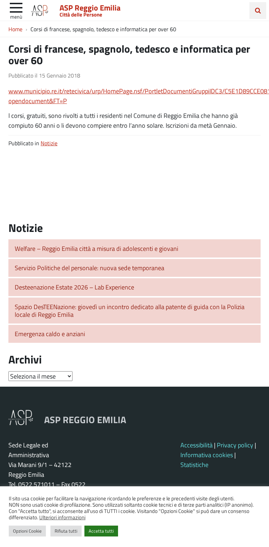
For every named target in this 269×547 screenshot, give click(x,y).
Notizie (49, 143)
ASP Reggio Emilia (90, 7)
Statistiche (194, 464)
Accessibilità (196, 445)
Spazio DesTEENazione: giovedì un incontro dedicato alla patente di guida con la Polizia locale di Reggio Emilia (129, 310)
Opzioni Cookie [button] (27, 531)
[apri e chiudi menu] (16, 7)
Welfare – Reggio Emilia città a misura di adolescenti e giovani (96, 248)
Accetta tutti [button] (101, 531)
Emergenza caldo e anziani (50, 333)
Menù (16, 16)
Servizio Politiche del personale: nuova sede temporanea (89, 268)
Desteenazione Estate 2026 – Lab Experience (74, 287)
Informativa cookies (206, 455)
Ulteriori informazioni (62, 517)
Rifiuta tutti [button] (66, 531)
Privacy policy (235, 445)
